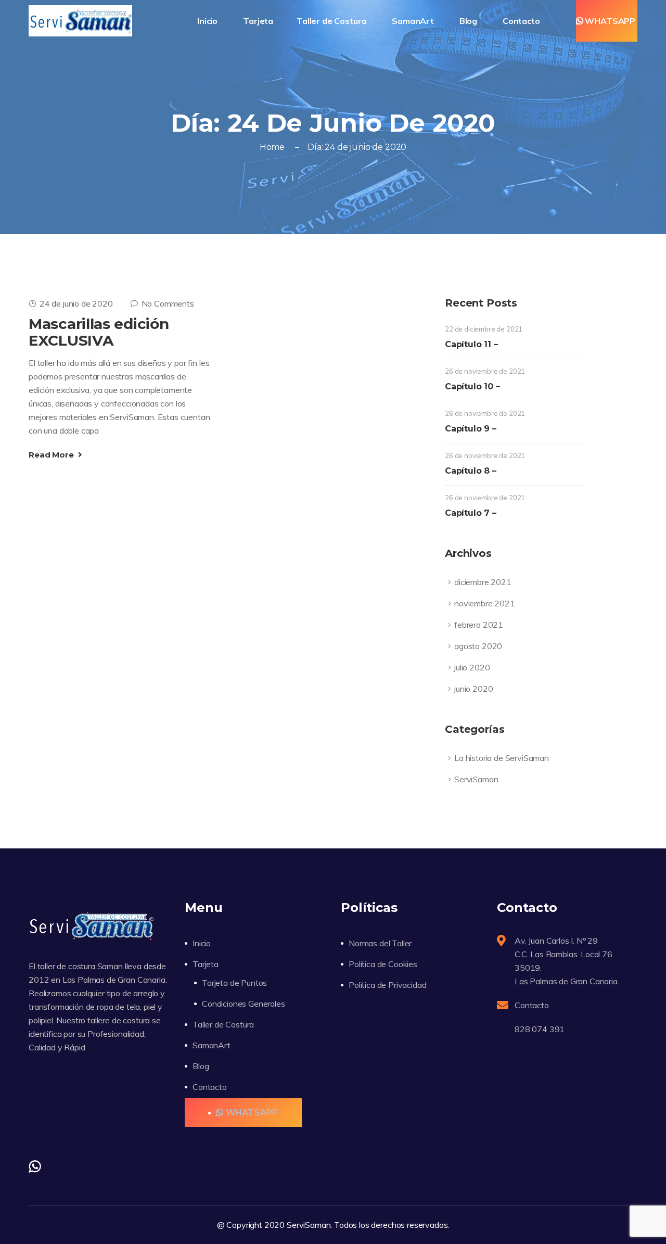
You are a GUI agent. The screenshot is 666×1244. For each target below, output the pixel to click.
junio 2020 (473, 688)
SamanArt (414, 21)
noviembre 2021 (484, 603)
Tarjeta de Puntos (234, 983)
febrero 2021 (478, 624)
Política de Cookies (383, 964)
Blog (469, 21)
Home (272, 147)
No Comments (168, 303)
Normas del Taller (380, 943)
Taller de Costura (332, 21)
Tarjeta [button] (258, 21)
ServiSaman (476, 779)
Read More (52, 455)
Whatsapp (610, 21)
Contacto (522, 21)
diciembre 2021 (482, 582)
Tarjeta (206, 964)
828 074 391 (540, 1029)
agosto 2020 (478, 646)
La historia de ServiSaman (501, 758)
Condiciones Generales (243, 1003)
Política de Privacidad (387, 985)
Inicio (208, 21)
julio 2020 (472, 667)
